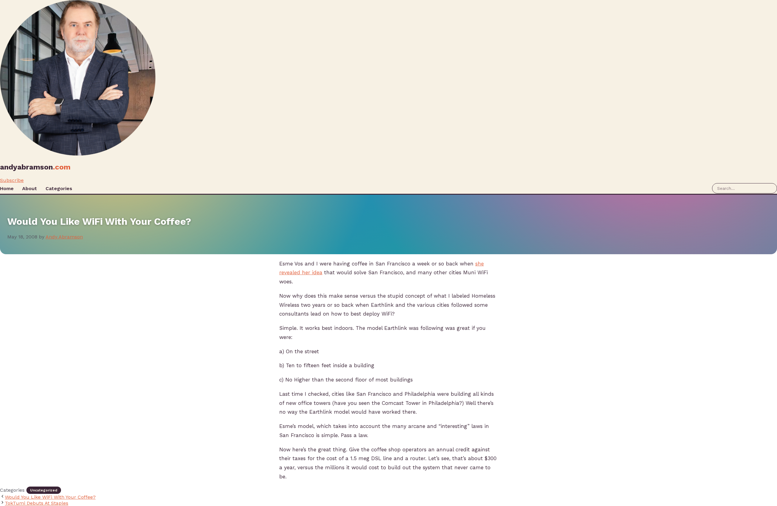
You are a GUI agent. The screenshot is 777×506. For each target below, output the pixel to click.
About (29, 188)
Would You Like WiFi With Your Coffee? (50, 497)
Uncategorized (43, 490)
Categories (59, 188)
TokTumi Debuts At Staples (36, 503)
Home (7, 188)
